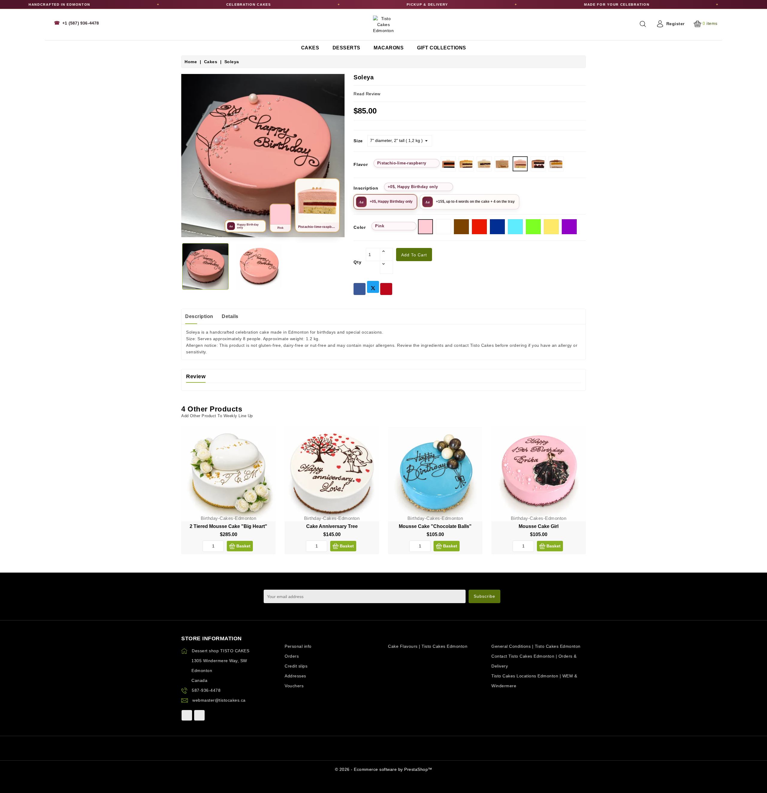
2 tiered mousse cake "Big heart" (228, 526)
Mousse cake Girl (538, 526)
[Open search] (643, 24)
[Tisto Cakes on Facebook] (187, 715)
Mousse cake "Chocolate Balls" (435, 526)
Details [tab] (230, 316)
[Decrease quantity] (386, 267)
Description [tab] (199, 316)
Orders (292, 656)
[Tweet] (373, 287)
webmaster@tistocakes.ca (219, 700)
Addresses (295, 676)
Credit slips (296, 666)
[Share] (360, 289)
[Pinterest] (386, 289)
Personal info (298, 646)
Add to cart (414, 254)
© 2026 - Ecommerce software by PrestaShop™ (383, 769)
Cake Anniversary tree (332, 526)
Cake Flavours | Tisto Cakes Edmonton (427, 646)
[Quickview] (266, 449)
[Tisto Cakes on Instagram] (199, 715)
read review (367, 93)
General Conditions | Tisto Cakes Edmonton (536, 646)
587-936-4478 (206, 690)
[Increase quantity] (386, 254)
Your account (298, 638)
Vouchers (294, 685)
